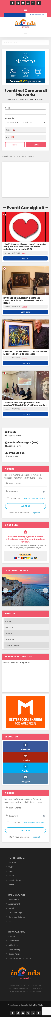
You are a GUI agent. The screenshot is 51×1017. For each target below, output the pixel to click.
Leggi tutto (25, 258)
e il (7, 137)
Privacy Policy (14, 949)
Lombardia (33, 99)
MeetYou (12, 884)
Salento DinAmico (16, 880)
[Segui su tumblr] (38, 3)
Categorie (9, 118)
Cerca (7, 108)
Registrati (36, 512)
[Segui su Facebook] (12, 3)
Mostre (24, 307)
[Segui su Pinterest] (33, 3)
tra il (8, 130)
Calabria (8, 633)
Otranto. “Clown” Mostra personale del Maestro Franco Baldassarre (25, 352)
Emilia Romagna (12, 645)
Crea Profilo (13, 456)
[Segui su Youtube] (23, 3)
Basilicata (9, 627)
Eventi (11, 875)
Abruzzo (8, 621)
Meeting (25, 253)
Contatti (11, 936)
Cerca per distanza (37, 15)
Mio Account (13, 899)
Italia (41, 99)
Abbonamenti (14, 904)
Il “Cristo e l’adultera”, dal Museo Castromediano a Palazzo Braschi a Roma (23, 300)
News (10, 871)
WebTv (11, 867)
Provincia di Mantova (18, 99)
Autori (11, 908)
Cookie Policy (14, 954)
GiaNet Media (14, 940)
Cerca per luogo (16, 15)
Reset (14, 144)
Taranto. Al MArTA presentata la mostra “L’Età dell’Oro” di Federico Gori (25, 404)
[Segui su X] (28, 3)
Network (12, 862)
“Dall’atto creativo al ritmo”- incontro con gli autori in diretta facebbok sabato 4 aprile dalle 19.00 (24, 247)
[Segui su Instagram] (18, 3)
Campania (9, 639)
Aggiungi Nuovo (14, 435)
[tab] (25, 42)
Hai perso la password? (34, 498)
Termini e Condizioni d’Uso (20, 958)
